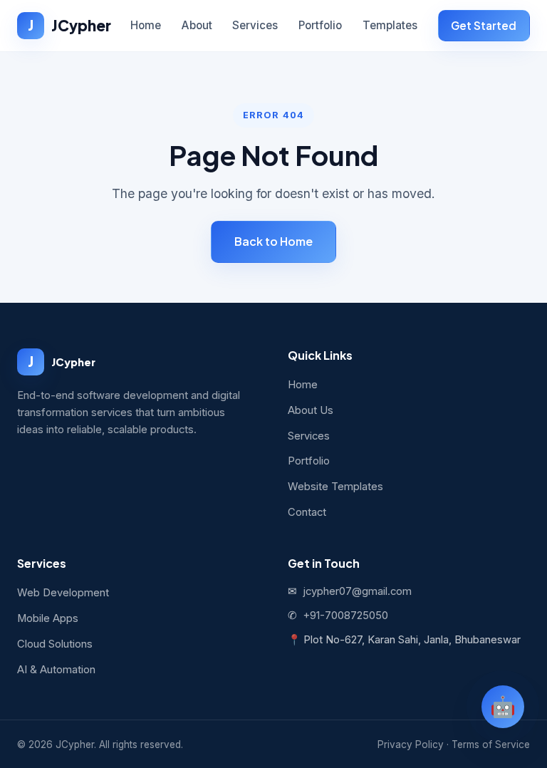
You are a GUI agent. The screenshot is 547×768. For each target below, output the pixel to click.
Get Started (483, 25)
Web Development (63, 592)
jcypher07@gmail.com (357, 591)
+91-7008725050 (345, 615)
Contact (307, 512)
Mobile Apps (47, 618)
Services (255, 25)
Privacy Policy (410, 744)
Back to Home (273, 241)
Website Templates (335, 486)
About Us (310, 410)
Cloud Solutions (55, 644)
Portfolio (320, 25)
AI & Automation (56, 669)
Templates (390, 25)
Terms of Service (491, 744)
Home (145, 25)
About (197, 25)
